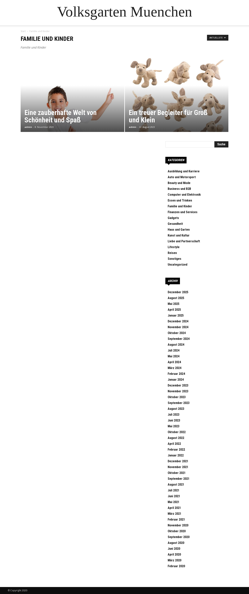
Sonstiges (174, 259)
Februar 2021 (176, 519)
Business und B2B (179, 189)
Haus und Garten (179, 229)
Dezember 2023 (178, 385)
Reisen (172, 253)
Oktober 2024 (177, 333)
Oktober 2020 (177, 531)
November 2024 (178, 327)
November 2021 (178, 467)
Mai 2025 (173, 304)
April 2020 (174, 554)
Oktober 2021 (177, 473)
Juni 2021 (174, 496)
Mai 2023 (173, 426)
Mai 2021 (173, 502)
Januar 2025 (176, 315)
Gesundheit (175, 224)
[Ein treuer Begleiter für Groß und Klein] (177, 99)
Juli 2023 (173, 414)
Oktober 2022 (177, 432)
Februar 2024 (176, 374)
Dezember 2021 (178, 461)
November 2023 (178, 391)
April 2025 (174, 309)
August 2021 (176, 484)
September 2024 (178, 339)
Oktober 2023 (177, 397)
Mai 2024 (173, 356)
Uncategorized (177, 264)
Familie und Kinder (180, 206)
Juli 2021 (173, 490)
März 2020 (174, 560)
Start (23, 31)
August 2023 (176, 409)
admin (28, 127)
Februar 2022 (176, 449)
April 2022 (174, 444)
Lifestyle (174, 247)
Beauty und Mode (179, 183)
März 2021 (174, 513)
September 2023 (178, 403)
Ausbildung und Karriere (184, 171)
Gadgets (173, 218)
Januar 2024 (176, 379)
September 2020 (178, 537)
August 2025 (176, 298)
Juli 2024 (173, 350)
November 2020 (178, 525)
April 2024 (174, 362)
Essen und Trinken (180, 200)
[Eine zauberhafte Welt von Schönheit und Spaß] (72, 99)
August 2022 (176, 438)
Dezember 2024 (178, 321)
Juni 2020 (174, 548)
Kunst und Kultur (178, 235)
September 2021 (178, 479)
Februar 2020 (176, 566)
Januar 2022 (176, 455)
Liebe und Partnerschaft (184, 241)
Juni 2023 (174, 420)
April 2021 (174, 508)
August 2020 (176, 543)
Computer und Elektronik (184, 194)
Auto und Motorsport (182, 177)
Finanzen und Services (182, 212)
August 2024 (176, 344)
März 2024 (174, 368)
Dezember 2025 (178, 292)
